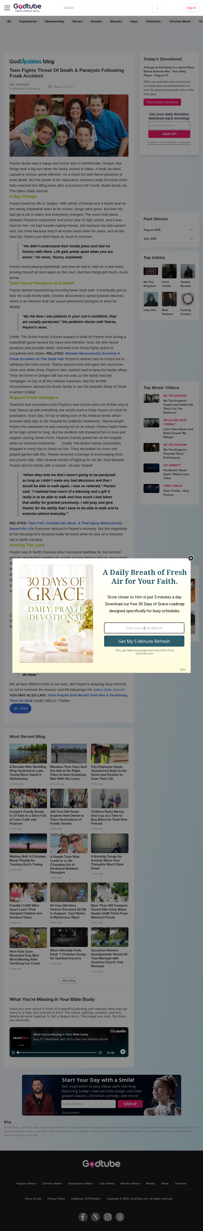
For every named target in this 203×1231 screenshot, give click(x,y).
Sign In (191, 7)
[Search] (157, 8)
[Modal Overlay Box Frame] (101, 615)
